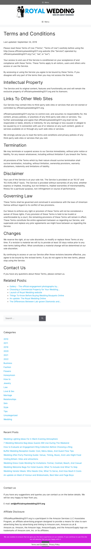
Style (6, 407)
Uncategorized (11, 415)
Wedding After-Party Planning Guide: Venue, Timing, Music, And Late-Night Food (42, 455)
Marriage (8, 395)
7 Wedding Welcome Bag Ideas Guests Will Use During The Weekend (36, 443)
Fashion (7, 367)
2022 (6, 359)
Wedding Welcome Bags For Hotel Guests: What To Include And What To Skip (40, 467)
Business (8, 363)
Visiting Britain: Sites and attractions (21, 459)
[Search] (42, 318)
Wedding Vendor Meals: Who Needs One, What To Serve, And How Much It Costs (42, 471)
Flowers (7, 371)
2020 (6, 351)
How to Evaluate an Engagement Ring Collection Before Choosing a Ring (38, 447)
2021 (6, 355)
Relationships (10, 399)
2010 (6, 339)
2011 (6, 343)
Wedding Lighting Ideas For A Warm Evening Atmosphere (31, 439)
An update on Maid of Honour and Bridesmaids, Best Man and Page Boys (39, 475)
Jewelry (7, 383)
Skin (6, 403)
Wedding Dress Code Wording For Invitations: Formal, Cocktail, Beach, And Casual (43, 463)
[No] (88, 541)
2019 (6, 347)
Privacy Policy (54, 544)
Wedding (8, 419)
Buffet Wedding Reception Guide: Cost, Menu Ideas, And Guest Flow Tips (39, 451)
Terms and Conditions (39, 544)
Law (6, 387)
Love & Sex (9, 391)
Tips (6, 411)
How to (7, 379)
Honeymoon (9, 375)
